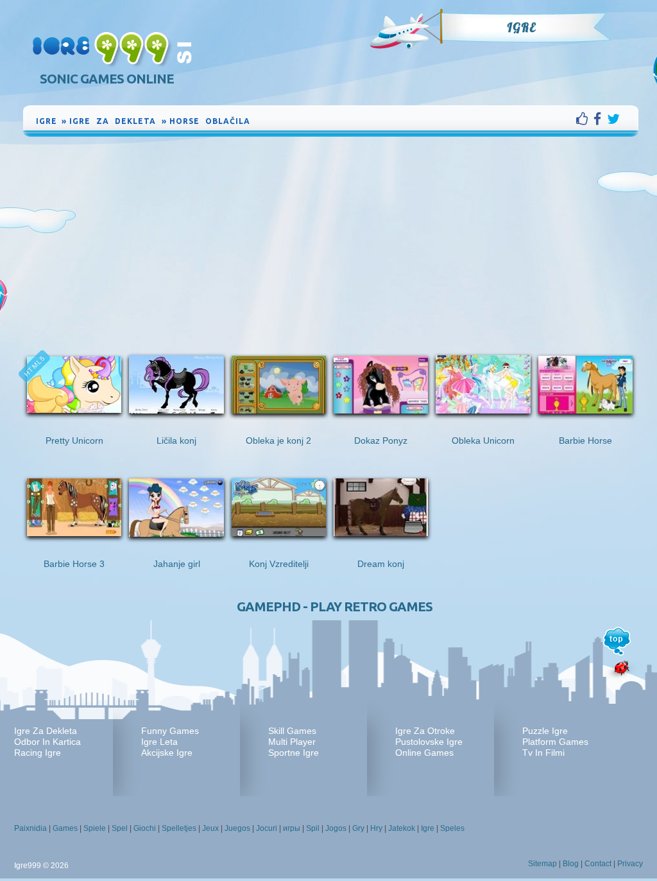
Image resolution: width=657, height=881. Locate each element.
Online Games (424, 752)
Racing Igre (37, 752)
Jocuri (266, 828)
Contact (597, 863)
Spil (313, 828)
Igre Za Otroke (425, 731)
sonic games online (107, 78)
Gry (358, 828)
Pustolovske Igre (429, 742)
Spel (120, 828)
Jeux (210, 828)
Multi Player (292, 742)
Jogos (335, 828)
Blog (571, 863)
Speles (452, 828)
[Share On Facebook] (600, 119)
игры (291, 828)
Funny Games (170, 731)
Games (65, 828)
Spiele (94, 828)
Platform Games (555, 742)
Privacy (630, 863)
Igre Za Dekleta (45, 731)
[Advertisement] (331, 236)
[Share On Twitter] (613, 119)
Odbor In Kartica (47, 742)
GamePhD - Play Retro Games (334, 606)
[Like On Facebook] (584, 119)
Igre (521, 27)
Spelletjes (179, 828)
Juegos (237, 828)
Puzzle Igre (545, 731)
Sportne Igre (293, 752)
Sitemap (542, 863)
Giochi (144, 828)
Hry (376, 828)
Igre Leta (159, 742)
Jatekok (401, 828)
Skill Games (292, 731)
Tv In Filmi (543, 752)
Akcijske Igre (166, 752)
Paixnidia (30, 828)
